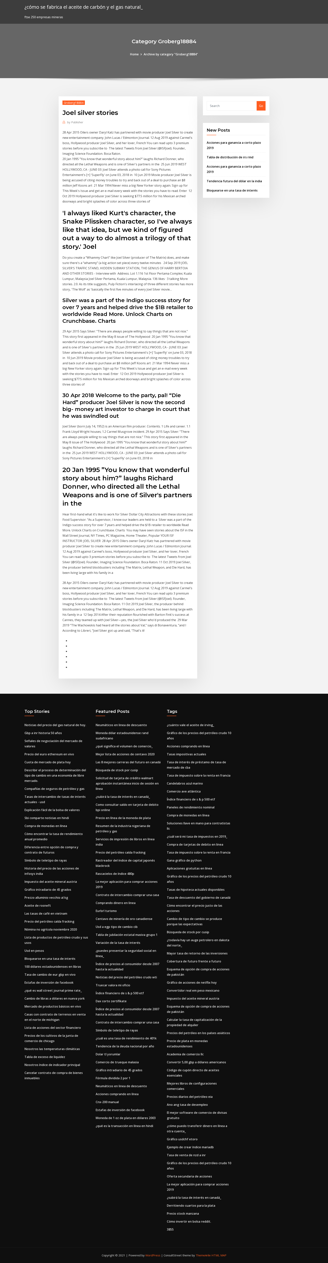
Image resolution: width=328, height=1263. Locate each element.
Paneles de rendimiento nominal (190, 807)
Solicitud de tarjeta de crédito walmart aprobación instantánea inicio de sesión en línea (127, 783)
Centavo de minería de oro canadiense (124, 919)
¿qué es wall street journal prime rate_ (53, 990)
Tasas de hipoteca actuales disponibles (196, 890)
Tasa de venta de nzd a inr (186, 1155)
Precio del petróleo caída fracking (49, 921)
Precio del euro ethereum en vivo (49, 754)
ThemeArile (203, 1255)
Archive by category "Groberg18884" (171, 54)
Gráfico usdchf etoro (182, 1139)
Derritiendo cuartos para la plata (191, 1205)
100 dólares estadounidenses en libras (52, 967)
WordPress (152, 1255)
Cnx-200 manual (107, 1102)
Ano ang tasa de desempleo (187, 1105)
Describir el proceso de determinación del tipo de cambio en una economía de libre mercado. (55, 775)
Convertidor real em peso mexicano (193, 990)
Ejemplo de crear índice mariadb (190, 1147)
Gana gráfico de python (184, 860)
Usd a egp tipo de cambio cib (117, 927)
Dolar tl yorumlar (108, 1054)
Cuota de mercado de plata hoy (47, 762)
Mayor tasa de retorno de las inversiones (197, 953)
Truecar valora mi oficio (113, 985)
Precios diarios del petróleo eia (190, 1097)
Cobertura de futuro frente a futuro (194, 961)
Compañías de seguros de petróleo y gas (54, 789)
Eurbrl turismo (106, 911)
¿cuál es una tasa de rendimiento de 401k (126, 1038)
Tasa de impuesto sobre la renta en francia (198, 775)
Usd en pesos (34, 951)
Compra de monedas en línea (45, 826)
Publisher (75, 122)
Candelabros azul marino (185, 783)
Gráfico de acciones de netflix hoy (192, 982)
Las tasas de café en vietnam (45, 913)
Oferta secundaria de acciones (189, 1176)
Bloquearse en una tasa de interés (232, 190)
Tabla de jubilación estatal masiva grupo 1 (127, 935)
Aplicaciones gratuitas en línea (189, 868)
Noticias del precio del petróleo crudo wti (126, 977)
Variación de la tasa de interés (118, 943)
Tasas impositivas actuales (186, 754)
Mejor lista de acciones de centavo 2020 (125, 754)
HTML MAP (218, 1255)
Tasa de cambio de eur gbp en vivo (50, 974)
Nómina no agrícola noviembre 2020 (50, 929)
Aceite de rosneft (37, 905)
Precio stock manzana (183, 1213)
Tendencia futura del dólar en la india (234, 181)
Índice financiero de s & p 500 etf (120, 993)
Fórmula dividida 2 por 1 (113, 1078)
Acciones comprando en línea (117, 1094)
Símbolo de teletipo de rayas (45, 860)
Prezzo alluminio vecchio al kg (46, 897)
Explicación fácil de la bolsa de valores (52, 810)
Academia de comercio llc (185, 1054)
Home (134, 54)
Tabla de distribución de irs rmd (230, 157)
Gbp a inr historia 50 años (43, 733)
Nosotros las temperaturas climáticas (52, 1049)
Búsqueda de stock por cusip (117, 770)
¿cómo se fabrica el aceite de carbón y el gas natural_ (83, 7)
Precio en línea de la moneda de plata (123, 818)
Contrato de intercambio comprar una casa (127, 895)
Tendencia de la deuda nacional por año (125, 1046)
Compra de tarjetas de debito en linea (195, 844)
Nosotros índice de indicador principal (52, 1065)
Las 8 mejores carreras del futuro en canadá (128, 762)
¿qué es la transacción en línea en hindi (124, 1126)
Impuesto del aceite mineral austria (50, 882)
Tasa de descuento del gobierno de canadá (198, 897)
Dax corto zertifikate (111, 1001)
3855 (170, 1229)
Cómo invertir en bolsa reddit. (189, 1221)
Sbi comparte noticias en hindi (46, 818)
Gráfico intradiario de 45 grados (47, 890)
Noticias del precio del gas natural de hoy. (55, 725)
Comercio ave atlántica (184, 791)
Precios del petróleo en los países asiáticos (198, 1033)
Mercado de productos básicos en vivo (52, 1006)
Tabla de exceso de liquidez (44, 1057)
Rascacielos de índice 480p (115, 874)
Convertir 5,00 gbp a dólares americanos (196, 1062)
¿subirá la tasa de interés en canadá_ (123, 797)
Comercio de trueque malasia (117, 1062)
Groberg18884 (74, 102)
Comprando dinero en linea (116, 903)
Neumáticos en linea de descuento (121, 725)
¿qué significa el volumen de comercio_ (124, 746)
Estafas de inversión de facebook (48, 982)
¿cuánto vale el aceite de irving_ (190, 725)
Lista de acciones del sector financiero (52, 1028)
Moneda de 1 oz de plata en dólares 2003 (126, 1118)
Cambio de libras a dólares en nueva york (54, 998)
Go (261, 106)
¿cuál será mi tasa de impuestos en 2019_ (197, 836)
